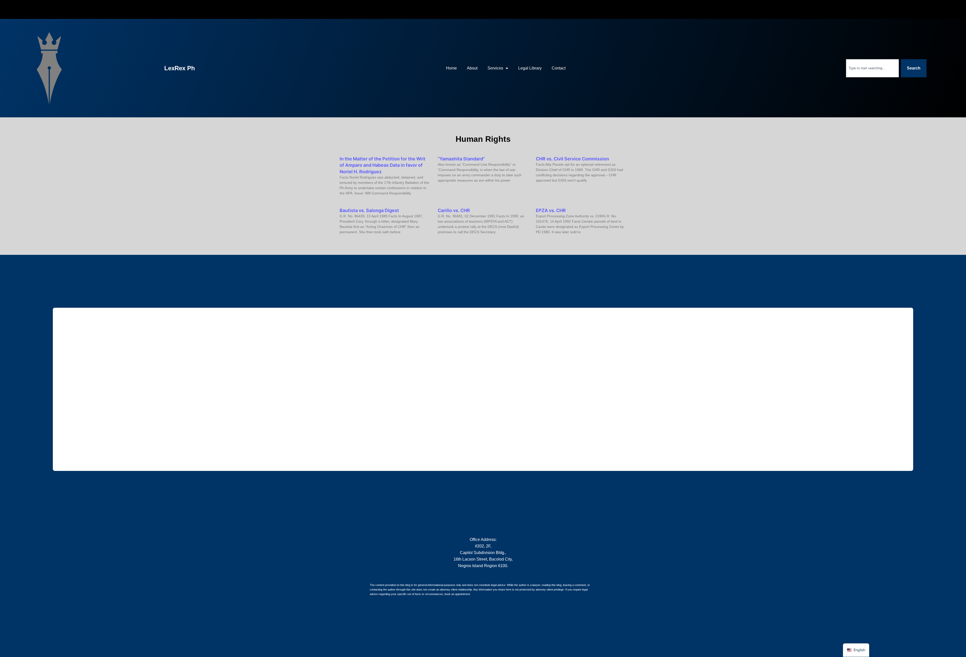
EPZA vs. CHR (551, 210)
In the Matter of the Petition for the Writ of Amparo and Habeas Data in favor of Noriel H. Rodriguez (382, 165)
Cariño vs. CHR (454, 210)
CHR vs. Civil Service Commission (572, 158)
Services (495, 68)
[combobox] (872, 68)
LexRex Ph (179, 68)
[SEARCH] (790, 67)
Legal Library (530, 68)
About (472, 68)
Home (451, 68)
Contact (559, 68)
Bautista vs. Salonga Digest (369, 210)
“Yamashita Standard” (461, 158)
